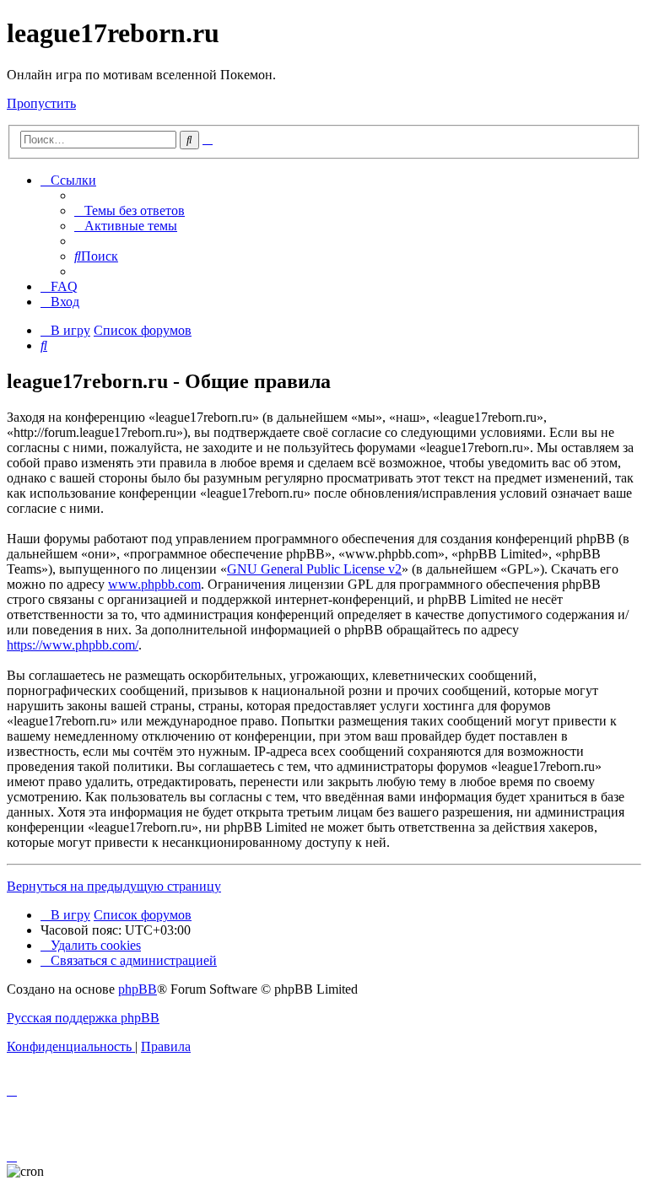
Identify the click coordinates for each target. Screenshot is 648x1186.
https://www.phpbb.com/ (72, 645)
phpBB (137, 989)
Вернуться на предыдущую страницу (114, 886)
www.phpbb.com (154, 584)
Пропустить (41, 103)
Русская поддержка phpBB (83, 1018)
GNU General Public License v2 (314, 569)
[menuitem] (129, 210)
